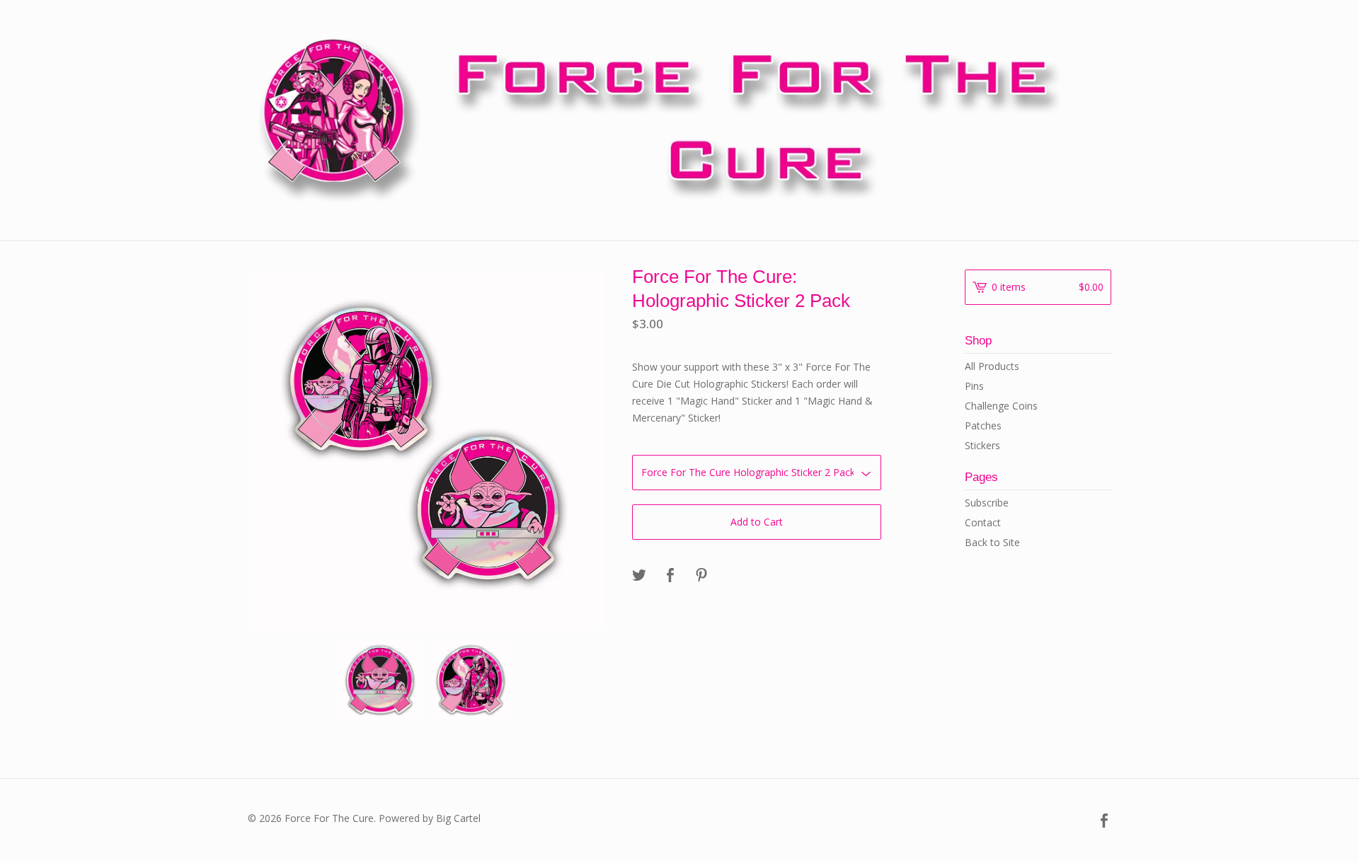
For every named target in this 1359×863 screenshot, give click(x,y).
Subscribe (987, 502)
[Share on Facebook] (670, 576)
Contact (983, 522)
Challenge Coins (1001, 405)
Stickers (982, 445)
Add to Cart (756, 521)
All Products (992, 366)
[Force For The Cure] (679, 118)
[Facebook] (1104, 821)
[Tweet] (639, 576)
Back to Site (992, 542)
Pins (974, 386)
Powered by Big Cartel (430, 818)
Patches (983, 425)
